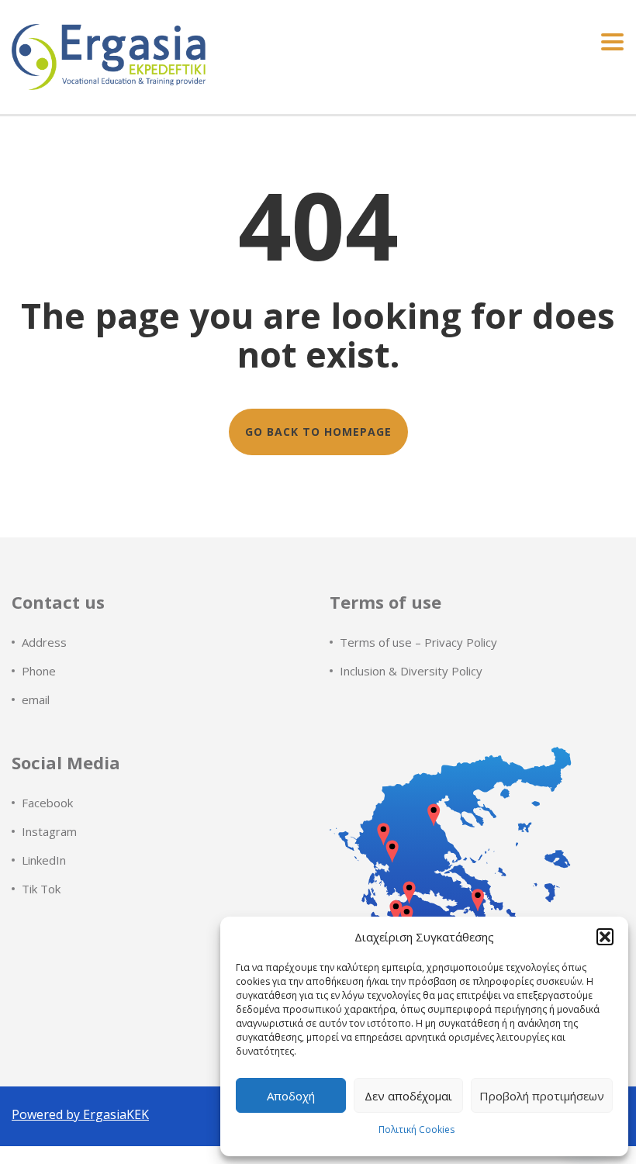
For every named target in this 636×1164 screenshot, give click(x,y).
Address (44, 642)
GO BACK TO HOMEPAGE (318, 431)
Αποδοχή (291, 1096)
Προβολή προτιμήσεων (541, 1096)
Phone (39, 671)
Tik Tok (41, 888)
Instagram (49, 831)
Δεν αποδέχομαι (408, 1096)
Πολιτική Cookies (416, 1129)
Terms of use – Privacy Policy (418, 642)
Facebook (47, 802)
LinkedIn (44, 860)
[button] (605, 937)
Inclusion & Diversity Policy (411, 671)
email (36, 699)
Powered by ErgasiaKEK (80, 1114)
